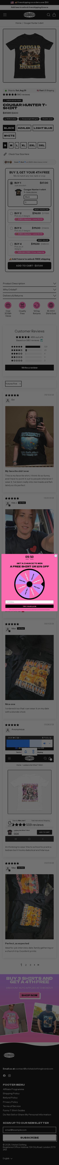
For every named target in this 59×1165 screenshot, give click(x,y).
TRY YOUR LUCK (29, 606)
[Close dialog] (55, 556)
